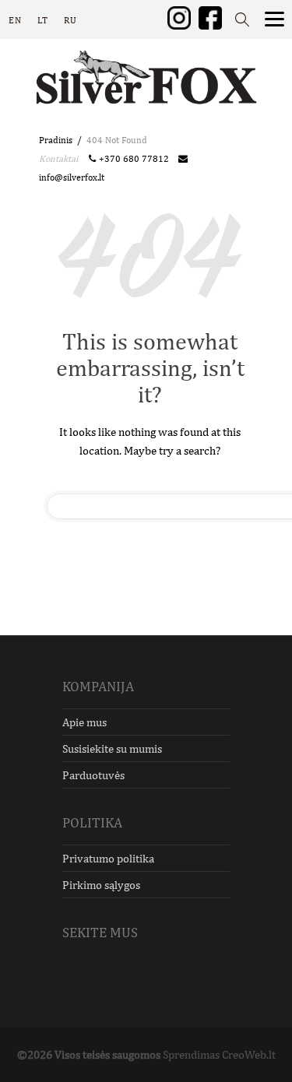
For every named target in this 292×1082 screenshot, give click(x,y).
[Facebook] (210, 17)
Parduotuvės (93, 775)
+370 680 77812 (136, 158)
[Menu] (274, 17)
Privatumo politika (108, 858)
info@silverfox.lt (71, 177)
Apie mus (84, 722)
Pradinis (55, 140)
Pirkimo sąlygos (101, 884)
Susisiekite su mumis (112, 748)
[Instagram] (179, 17)
